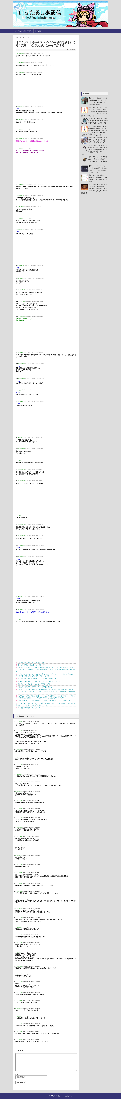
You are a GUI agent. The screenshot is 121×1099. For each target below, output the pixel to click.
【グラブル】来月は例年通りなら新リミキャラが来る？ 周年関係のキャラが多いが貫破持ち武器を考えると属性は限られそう (94, 189)
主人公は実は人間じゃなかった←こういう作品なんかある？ (37, 678)
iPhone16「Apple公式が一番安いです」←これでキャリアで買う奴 (39, 681)
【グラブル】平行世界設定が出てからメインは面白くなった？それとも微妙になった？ (97, 140)
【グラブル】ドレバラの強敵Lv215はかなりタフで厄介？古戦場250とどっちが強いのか (98, 121)
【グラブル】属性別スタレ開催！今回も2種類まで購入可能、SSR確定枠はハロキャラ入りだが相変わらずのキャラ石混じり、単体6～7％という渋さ (94, 131)
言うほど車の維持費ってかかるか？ (29, 708)
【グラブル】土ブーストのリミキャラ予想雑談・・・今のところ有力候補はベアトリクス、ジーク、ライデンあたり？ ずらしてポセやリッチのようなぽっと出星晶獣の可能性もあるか (46, 691)
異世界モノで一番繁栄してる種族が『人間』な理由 (34, 684)
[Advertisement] (46, 91)
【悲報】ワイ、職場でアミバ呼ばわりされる (32, 662)
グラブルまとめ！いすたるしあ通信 (62, 1096)
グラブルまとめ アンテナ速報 (23, 31)
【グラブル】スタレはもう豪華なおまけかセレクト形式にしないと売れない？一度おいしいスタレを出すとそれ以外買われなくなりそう (94, 112)
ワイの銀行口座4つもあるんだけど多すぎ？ (31, 665)
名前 (16, 1074)
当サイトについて (40, 31)
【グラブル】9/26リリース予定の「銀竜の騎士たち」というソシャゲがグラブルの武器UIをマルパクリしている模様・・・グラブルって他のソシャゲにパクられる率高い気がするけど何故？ (46, 669)
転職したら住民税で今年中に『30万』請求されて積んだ (35, 687)
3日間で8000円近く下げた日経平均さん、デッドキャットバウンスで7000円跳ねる (44, 700)
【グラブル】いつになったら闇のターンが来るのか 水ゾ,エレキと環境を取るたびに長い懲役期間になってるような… (94, 150)
